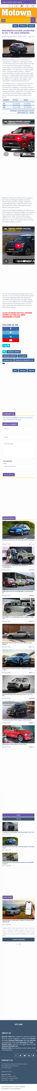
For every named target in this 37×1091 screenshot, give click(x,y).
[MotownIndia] (18, 13)
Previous (23, 26)
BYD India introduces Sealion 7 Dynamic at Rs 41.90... (16, 669)
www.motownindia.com (10, 1046)
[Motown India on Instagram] (27, 6)
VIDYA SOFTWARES (16, 1089)
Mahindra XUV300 (14, 352)
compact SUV (8, 360)
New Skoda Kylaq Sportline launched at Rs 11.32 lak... (17, 694)
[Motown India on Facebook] (11, 6)
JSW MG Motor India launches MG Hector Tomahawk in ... (15, 566)
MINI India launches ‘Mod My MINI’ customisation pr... (17, 591)
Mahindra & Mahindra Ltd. (24, 360)
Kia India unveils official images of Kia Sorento (17, 720)
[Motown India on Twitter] (16, 6)
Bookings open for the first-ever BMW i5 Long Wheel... (17, 643)
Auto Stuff (8, 897)
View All (31, 26)
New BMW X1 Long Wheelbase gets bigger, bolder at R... (18, 617)
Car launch (22, 356)
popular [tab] (18, 819)
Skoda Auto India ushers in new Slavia (14, 744)
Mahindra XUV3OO (10, 356)
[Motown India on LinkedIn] (33, 6)
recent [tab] (18, 815)
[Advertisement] (18, 177)
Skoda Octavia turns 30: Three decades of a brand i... (18, 540)
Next (15, 26)
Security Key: (7, 461)
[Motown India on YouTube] (22, 6)
